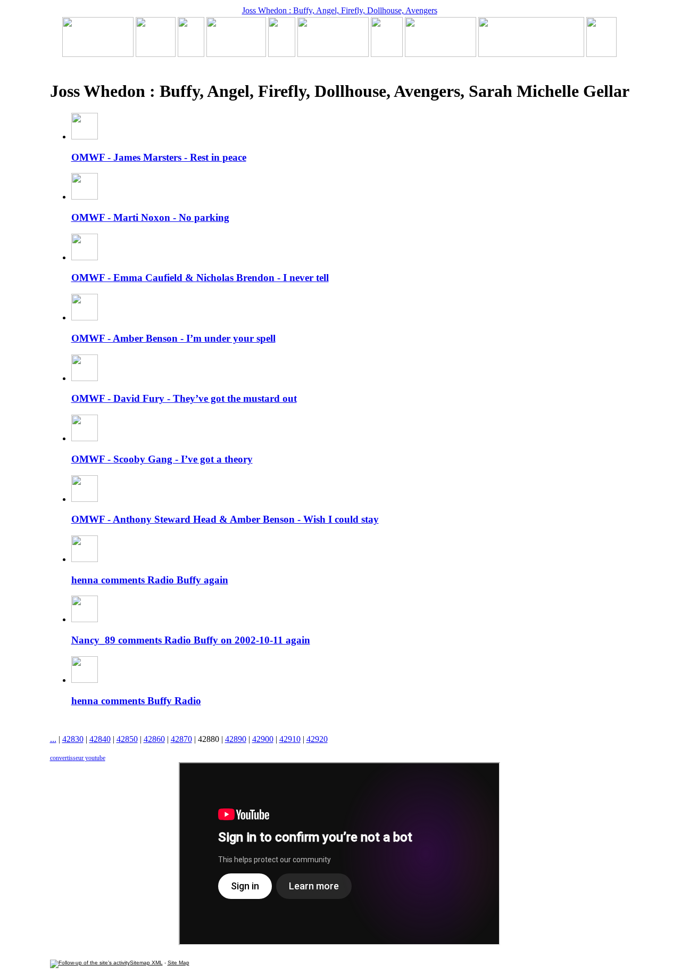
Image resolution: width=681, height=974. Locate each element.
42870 (181, 739)
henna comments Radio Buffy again (149, 579)
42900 (262, 739)
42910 (290, 739)
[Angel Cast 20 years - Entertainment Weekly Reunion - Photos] (601, 54)
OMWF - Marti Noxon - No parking (150, 217)
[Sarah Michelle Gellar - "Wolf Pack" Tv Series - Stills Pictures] (236, 54)
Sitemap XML (146, 962)
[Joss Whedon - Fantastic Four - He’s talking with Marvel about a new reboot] (531, 54)
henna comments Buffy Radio (136, 700)
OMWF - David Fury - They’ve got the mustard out (184, 398)
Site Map (178, 962)
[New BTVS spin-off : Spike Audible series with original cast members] (156, 54)
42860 (154, 739)
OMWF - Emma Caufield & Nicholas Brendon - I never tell (200, 277)
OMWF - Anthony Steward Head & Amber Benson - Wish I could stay (225, 519)
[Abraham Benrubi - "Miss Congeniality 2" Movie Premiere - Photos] (387, 54)
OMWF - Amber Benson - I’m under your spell (173, 338)
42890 (235, 739)
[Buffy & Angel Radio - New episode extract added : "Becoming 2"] (333, 54)
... (53, 739)
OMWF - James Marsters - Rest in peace (158, 157)
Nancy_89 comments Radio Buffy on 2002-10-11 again (190, 640)
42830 (73, 739)
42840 (100, 739)
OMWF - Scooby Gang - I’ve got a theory (162, 459)
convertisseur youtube (77, 758)
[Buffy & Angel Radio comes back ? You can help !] (440, 54)
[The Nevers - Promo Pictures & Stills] (281, 54)
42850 (127, 739)
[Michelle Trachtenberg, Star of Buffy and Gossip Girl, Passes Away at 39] (98, 54)
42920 (317, 739)
